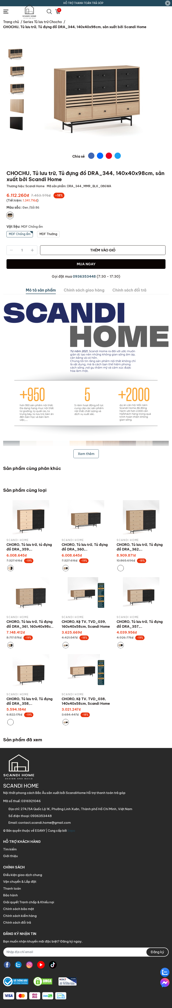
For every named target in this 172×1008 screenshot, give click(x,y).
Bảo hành (10, 895)
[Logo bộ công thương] (40, 981)
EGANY (40, 831)
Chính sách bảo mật (18, 909)
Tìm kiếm (10, 849)
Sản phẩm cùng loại (25, 490)
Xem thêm (86, 454)
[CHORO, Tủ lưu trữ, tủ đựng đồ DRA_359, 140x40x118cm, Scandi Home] (31, 518)
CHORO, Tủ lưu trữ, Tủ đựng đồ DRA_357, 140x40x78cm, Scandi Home (141, 626)
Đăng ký (157, 952)
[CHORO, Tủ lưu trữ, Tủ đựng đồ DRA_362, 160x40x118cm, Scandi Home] (141, 518)
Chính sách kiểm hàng (20, 916)
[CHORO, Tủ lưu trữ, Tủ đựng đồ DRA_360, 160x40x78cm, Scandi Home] (86, 518)
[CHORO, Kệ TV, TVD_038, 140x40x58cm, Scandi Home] (86, 672)
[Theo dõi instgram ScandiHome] (29, 965)
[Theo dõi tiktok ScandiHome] (52, 965)
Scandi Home (35, 186)
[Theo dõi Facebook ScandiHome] (7, 965)
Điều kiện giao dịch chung (22, 875)
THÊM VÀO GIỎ (102, 250)
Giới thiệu (10, 856)
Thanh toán (12, 888)
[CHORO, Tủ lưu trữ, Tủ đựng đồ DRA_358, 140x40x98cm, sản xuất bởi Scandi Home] (31, 672)
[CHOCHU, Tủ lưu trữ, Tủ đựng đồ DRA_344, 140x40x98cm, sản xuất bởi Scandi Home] (96, 97)
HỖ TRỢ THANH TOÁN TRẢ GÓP (83, 3)
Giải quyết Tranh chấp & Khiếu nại (28, 902)
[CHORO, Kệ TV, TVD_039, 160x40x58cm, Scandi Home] (86, 595)
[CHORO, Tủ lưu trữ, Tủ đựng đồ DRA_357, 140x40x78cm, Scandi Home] (141, 595)
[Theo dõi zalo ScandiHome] (18, 965)
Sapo (71, 831)
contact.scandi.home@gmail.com (44, 823)
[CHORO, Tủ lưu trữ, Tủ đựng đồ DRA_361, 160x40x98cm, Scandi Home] (31, 595)
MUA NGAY (86, 264)
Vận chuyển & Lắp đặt (19, 882)
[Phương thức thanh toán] (34, 996)
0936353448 (84, 276)
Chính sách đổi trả (17, 922)
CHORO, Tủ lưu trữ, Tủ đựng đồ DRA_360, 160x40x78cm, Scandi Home (86, 549)
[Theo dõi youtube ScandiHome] (40, 965)
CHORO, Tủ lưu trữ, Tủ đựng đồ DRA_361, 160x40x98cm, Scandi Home (31, 626)
